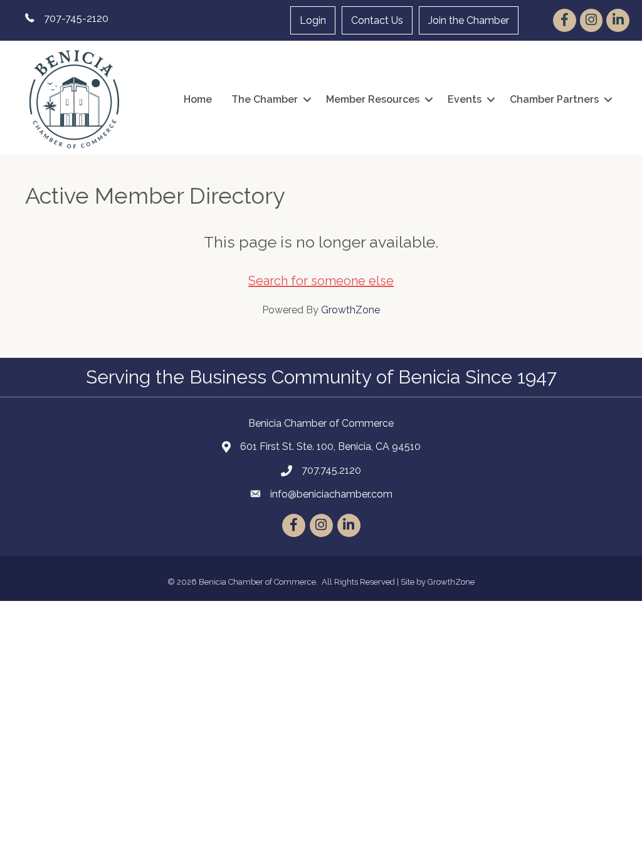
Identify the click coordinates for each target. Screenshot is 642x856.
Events (465, 99)
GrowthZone (350, 310)
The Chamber (264, 99)
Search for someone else (321, 280)
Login (313, 20)
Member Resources (372, 99)
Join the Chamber (468, 20)
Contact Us (377, 20)
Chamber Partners (554, 99)
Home (198, 99)
